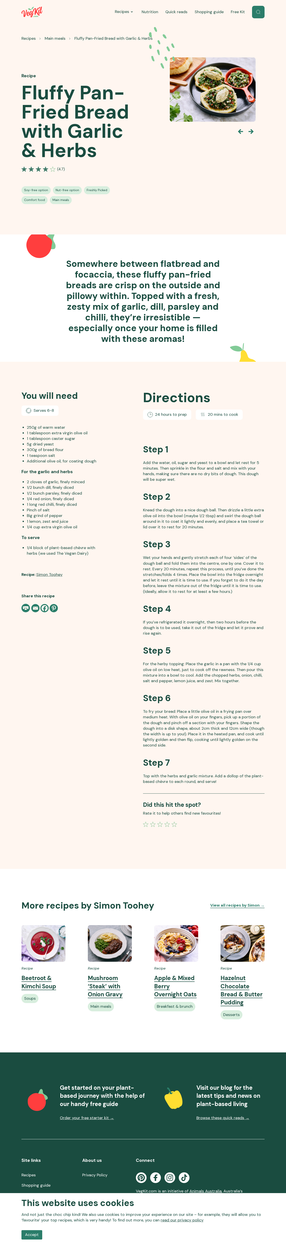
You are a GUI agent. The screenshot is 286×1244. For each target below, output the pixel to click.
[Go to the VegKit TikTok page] (184, 1177)
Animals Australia (205, 1191)
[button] (258, 12)
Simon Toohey (49, 574)
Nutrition (150, 12)
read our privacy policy (182, 1220)
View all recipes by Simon (237, 905)
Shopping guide (209, 12)
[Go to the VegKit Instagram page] (169, 1177)
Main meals (55, 38)
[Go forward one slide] (251, 131)
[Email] (35, 608)
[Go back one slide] (240, 131)
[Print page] (26, 608)
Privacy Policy (94, 1175)
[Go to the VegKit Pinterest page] (141, 1177)
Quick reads (176, 12)
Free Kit (238, 12)
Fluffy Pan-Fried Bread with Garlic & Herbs (113, 38)
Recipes (122, 11)
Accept (32, 1234)
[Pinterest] (54, 608)
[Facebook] (44, 608)
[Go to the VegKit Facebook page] (155, 1177)
